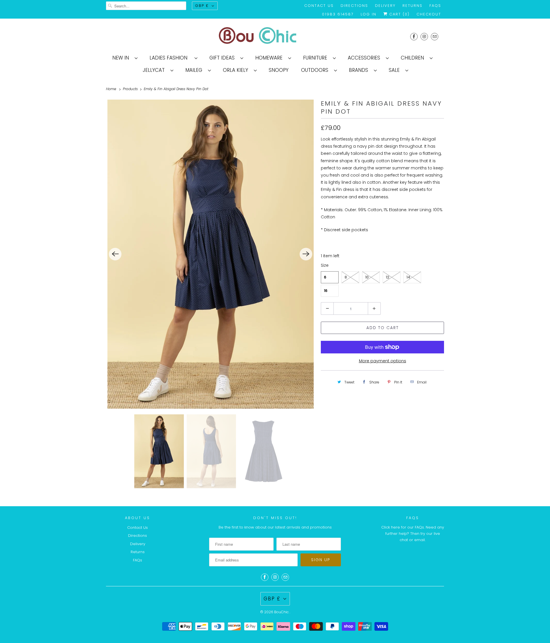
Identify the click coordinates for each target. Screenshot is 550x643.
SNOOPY (278, 70)
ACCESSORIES (365, 57)
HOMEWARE (270, 57)
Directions (354, 5)
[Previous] (115, 254)
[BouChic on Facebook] (414, 36)
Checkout (429, 14)
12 (387, 277)
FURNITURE (316, 57)
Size (325, 265)
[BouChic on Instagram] (424, 36)
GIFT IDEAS (223, 57)
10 (367, 277)
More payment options (382, 361)
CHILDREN (414, 57)
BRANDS (360, 70)
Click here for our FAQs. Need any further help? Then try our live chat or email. (412, 534)
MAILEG (195, 70)
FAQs (435, 5)
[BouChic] (275, 36)
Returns (412, 5)
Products (131, 88)
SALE (395, 70)
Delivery (385, 5)
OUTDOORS (316, 70)
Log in (368, 14)
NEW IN (122, 57)
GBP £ (202, 5)
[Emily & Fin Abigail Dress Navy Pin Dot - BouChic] (210, 254)
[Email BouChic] (434, 36)
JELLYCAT (155, 70)
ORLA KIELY (237, 70)
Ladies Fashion (171, 57)
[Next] (306, 254)
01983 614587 (338, 14)
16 (325, 290)
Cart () (399, 14)
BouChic (282, 612)
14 (408, 277)
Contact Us (319, 5)
